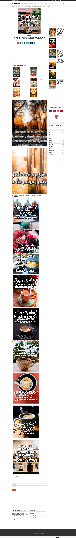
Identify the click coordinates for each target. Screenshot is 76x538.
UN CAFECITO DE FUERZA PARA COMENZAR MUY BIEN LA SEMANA (25, 340)
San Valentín (56, 154)
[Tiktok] (61, 0)
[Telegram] (60, 0)
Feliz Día (46, 3)
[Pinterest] (55, 0)
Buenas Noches (56, 156)
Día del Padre (56, 160)
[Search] (63, 3)
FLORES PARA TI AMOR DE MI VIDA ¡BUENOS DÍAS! (22, 253)
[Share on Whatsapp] (26, 43)
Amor (49, 3)
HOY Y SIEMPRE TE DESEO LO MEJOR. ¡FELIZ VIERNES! (60, 39)
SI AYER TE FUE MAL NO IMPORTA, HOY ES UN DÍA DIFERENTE (24, 229)
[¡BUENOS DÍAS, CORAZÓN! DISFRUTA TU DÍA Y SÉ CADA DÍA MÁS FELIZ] (16, 82)
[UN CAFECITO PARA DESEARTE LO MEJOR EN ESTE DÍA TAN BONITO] (26, 341)
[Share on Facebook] (20, 43)
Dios (56, 132)
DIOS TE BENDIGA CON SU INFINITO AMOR (60, 71)
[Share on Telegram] (28, 43)
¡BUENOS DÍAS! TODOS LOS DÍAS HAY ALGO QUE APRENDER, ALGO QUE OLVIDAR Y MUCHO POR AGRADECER (42, 72)
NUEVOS (22, 3)
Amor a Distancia (56, 150)
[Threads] (63, 0)
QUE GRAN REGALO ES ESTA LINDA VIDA (20, 307)
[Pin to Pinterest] (24, 43)
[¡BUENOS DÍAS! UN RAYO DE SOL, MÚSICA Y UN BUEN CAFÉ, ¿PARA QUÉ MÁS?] (16, 92)
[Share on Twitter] (22, 43)
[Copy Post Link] (30, 43)
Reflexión (56, 140)
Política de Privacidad (33, 517)
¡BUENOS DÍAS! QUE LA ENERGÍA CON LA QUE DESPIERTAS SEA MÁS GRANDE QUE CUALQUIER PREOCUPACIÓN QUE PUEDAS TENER (25, 72)
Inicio (13, 6)
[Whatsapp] (58, 0)
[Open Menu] (12, 3)
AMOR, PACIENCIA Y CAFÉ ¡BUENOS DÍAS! (20, 274)
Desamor (56, 138)
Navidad (56, 158)
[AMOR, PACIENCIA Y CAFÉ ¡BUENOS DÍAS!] (26, 254)
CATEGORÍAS (26, 3)
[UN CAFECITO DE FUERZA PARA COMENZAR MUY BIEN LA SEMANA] (26, 308)
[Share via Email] (34, 43)
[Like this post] (18, 43)
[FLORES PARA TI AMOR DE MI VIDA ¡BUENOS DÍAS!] (26, 230)
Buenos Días (36, 3)
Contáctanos (32, 513)
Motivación (53, 3)
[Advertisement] (29, 52)
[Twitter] (52, 0)
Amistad (56, 152)
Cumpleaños (41, 3)
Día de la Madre (56, 134)
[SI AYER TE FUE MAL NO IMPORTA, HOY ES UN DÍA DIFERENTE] (26, 197)
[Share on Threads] (32, 43)
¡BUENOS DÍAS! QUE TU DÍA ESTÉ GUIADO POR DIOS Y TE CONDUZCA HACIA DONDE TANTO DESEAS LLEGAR (60, 62)
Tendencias (31, 3)
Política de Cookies (33, 515)
